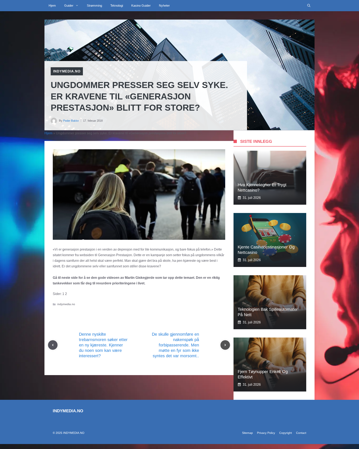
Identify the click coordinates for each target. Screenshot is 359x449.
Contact (301, 432)
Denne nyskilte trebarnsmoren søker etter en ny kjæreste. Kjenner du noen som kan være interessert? (103, 345)
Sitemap (247, 432)
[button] (309, 5)
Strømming (94, 5)
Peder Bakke (71, 120)
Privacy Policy (266, 432)
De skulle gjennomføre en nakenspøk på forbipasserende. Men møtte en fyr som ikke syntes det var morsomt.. (175, 345)
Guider (68, 5)
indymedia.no (66, 71)
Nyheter (164, 5)
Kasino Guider (141, 5)
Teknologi (116, 5)
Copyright (285, 432)
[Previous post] (53, 345)
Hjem (52, 5)
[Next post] (225, 345)
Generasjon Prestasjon (115, 255)
